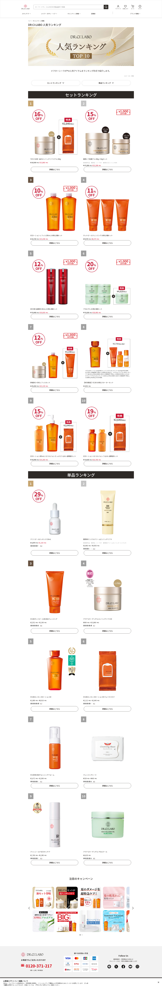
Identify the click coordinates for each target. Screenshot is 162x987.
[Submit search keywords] (106, 7)
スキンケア (25, 14)
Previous (29, 908)
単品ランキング (105, 83)
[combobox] (70, 7)
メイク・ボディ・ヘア (48, 14)
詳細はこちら (54, 169)
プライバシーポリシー (42, 985)
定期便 (93, 14)
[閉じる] (158, 982)
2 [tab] (82, 935)
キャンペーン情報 (73, 14)
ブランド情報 (134, 14)
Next (132, 908)
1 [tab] (80, 935)
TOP (29, 21)
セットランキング (54, 83)
